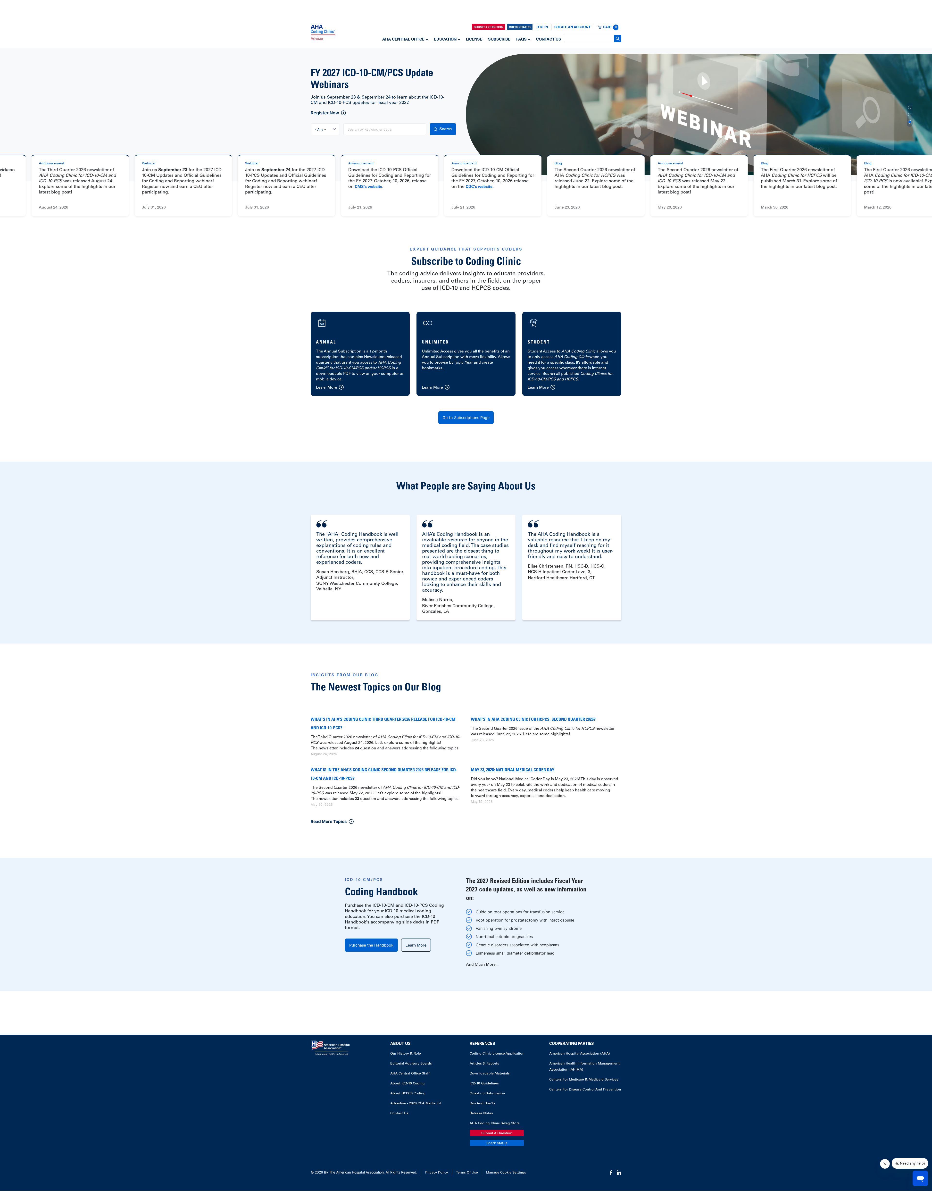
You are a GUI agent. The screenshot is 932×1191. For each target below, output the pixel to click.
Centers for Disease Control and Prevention (585, 1089)
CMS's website (328, 187)
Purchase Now (326, 112)
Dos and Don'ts (482, 1103)
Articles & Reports (484, 1063)
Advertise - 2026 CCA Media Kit (415, 1103)
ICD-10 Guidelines (484, 1083)
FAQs (521, 40)
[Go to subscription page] (360, 354)
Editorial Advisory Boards (411, 1063)
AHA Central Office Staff (410, 1073)
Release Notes (481, 1113)
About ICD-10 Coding (407, 1083)
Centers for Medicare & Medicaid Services (583, 1080)
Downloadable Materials (490, 1073)
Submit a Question (488, 27)
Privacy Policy (436, 1172)
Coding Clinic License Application (497, 1054)
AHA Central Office (403, 40)
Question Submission (487, 1093)
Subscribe (499, 40)
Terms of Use (467, 1172)
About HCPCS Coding (407, 1093)
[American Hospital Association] (323, 32)
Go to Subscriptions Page (466, 417)
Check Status (520, 27)
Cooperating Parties (571, 1044)
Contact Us (548, 40)
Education (445, 40)
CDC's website (438, 187)
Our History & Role (405, 1054)
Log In (542, 27)
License (474, 40)
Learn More (416, 945)
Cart (610, 27)
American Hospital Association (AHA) (579, 1054)
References (482, 1044)
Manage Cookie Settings (506, 1172)
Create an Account (572, 27)
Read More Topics (329, 821)
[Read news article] (142, 185)
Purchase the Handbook (371, 945)
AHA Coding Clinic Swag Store (495, 1123)
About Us (400, 1044)
